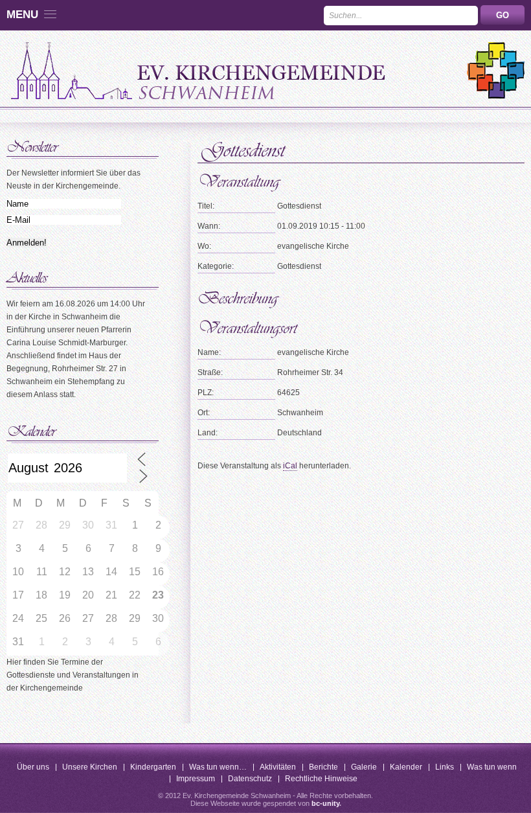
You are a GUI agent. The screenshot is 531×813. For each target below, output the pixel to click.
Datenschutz (250, 778)
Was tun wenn (492, 767)
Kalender (406, 767)
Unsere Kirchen (89, 767)
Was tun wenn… (218, 767)
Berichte (323, 767)
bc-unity (325, 803)
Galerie (364, 767)
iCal (290, 465)
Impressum (195, 778)
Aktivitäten (278, 767)
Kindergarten (153, 767)
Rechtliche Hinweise (321, 778)
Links (444, 767)
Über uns (33, 767)
